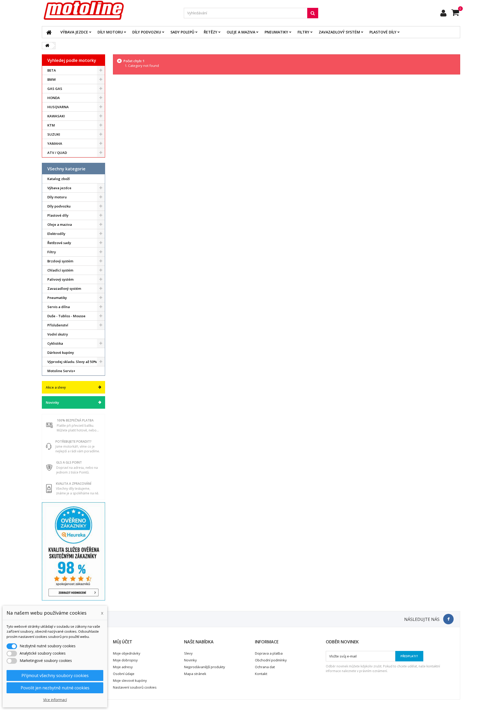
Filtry (303, 32)
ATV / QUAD (57, 152)
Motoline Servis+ (61, 370)
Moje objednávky (126, 653)
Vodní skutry (57, 334)
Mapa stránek (195, 673)
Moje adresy (123, 667)
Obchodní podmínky (271, 660)
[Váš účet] (443, 13)
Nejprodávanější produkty (204, 667)
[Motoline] (109, 10)
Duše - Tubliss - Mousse (66, 316)
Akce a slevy (56, 387)
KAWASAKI (56, 116)
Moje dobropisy (125, 660)
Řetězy (210, 32)
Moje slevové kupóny (130, 680)
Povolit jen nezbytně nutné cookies (55, 688)
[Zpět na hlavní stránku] (47, 45)
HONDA (53, 97)
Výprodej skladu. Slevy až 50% (72, 361)
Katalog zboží (58, 178)
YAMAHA (54, 143)
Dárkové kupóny (60, 352)
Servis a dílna (58, 306)
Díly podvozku (146, 32)
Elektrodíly (56, 233)
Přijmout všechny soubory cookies (55, 675)
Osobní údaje (123, 673)
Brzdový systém (60, 261)
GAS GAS (54, 88)
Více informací (55, 699)
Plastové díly (382, 32)
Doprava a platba (269, 653)
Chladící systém (60, 270)
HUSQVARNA (58, 107)
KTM (51, 125)
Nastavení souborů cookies (135, 687)
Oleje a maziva (241, 32)
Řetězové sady (59, 242)
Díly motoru (110, 32)
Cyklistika (55, 343)
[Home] (49, 32)
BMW (51, 79)
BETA (51, 70)
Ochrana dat (265, 667)
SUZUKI (53, 134)
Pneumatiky (276, 32)
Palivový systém (60, 279)
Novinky (52, 402)
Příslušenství (57, 325)
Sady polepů (182, 32)
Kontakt (261, 673)
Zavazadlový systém (339, 32)
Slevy (188, 653)
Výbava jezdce (74, 32)
